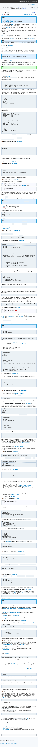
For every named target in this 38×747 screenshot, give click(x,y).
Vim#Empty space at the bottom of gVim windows (11, 612)
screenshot (29, 485)
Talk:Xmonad (24, 185)
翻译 (7, 20)
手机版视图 (15, 743)
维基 (21, 1)
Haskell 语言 (8, 27)
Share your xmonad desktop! (7, 730)
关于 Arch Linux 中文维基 (6, 743)
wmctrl (4, 400)
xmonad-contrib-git (30, 38)
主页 (19, 1)
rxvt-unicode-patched (15, 615)
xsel (3, 206)
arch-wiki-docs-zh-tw (26, 7)
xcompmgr (20, 664)
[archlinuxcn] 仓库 (33, 1)
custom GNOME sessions (15, 506)
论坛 (26, 1)
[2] (3, 683)
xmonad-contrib (24, 35)
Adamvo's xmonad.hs (26, 442)
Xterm (23, 50)
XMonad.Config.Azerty (5, 649)
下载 (37, 1)
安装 (2, 35)
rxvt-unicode (5, 615)
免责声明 (12, 743)
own (22, 592)
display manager (10, 48)
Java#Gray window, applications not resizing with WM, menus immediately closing (17, 608)
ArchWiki (23, 1)
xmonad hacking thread (7, 731)
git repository (20, 488)
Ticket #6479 (13, 663)
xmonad (2, 24)
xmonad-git (11, 38)
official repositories (11, 316)
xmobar (15, 310)
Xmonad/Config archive (27, 489)
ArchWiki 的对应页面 (9, 21)
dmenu (4, 728)
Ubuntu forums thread (29, 394)
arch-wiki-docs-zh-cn (17, 7)
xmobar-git (21, 316)
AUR (28, 1)
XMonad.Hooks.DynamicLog (27, 343)
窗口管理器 (12, 24)
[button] (2, 5)
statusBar (16, 343)
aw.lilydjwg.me (24, 8)
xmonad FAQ (5, 75)
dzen (3, 727)
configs (23, 486)
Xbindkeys (4, 207)
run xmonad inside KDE (19, 446)
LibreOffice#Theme (4, 697)
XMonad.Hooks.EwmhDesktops (29, 622)
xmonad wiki (5, 72)
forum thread (8, 76)
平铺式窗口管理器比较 (6, 729)
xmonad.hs (28, 484)
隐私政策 (1, 743)
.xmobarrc (24, 485)
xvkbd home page (6, 228)
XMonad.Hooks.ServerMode (19, 393)
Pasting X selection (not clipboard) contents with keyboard (13, 227)
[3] (27, 718)
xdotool (14, 394)
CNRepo (20, 7)
